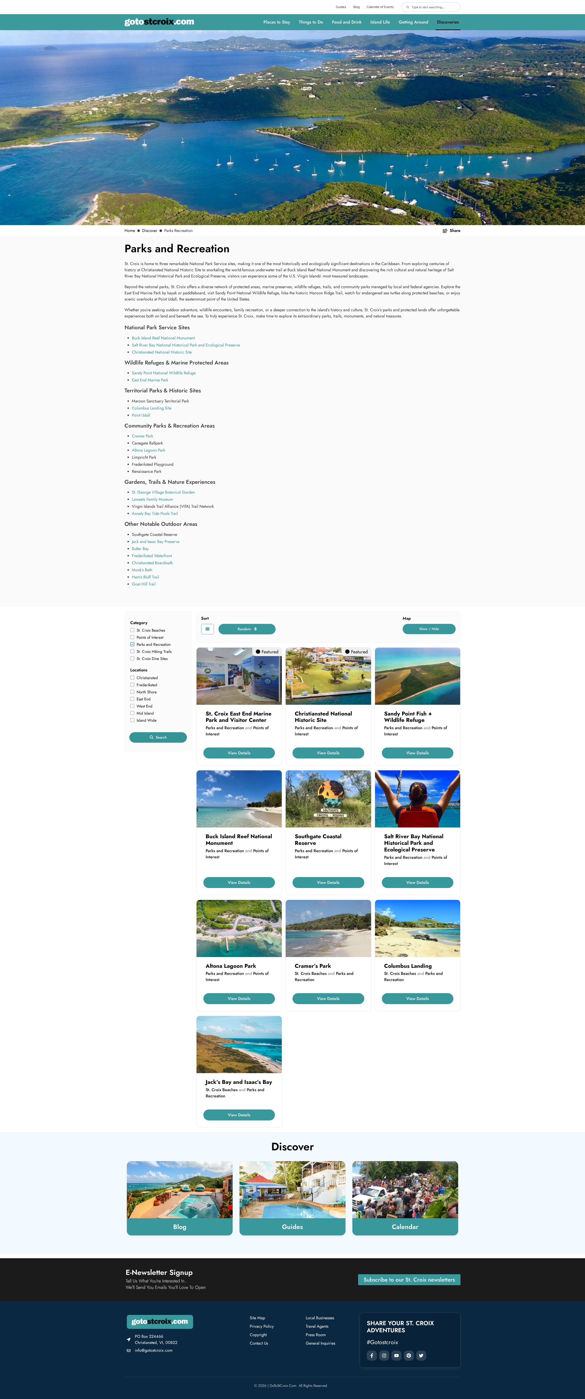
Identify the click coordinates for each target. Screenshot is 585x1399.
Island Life (380, 22)
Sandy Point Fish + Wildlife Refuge (408, 717)
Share (455, 231)
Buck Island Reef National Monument (163, 338)
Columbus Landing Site (151, 408)
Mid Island (145, 713)
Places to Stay (276, 22)
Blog (356, 7)
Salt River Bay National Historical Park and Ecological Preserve (186, 345)
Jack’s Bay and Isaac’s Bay (239, 1082)
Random (245, 629)
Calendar (405, 1226)
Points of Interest (150, 637)
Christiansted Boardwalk (152, 563)
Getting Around (413, 22)
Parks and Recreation (154, 644)
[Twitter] (421, 1356)
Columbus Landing (408, 966)
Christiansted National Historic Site (162, 352)
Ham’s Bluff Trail (145, 577)
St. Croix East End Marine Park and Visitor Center (238, 717)
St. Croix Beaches (151, 630)
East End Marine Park (150, 380)
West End (144, 706)
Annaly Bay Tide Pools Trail (155, 513)
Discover (149, 231)
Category (138, 623)
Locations (138, 670)
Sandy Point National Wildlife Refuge (164, 373)
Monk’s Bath (142, 570)
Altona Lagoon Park (148, 450)
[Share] (445, 231)
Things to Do (311, 22)
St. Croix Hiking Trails (154, 652)
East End (144, 699)
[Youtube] (396, 1356)
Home (130, 231)
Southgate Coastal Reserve (318, 839)
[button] (429, 629)
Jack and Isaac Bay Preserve (155, 542)
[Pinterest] (409, 1356)
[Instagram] (384, 1356)
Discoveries (448, 22)
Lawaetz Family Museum (152, 499)
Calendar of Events (380, 7)
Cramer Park (142, 436)
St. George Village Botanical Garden (163, 492)
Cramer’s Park (313, 966)
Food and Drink (347, 22)
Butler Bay (140, 549)
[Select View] (207, 629)
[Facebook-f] (372, 1356)
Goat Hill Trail (144, 584)
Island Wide (147, 720)
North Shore (147, 692)
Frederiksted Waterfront (152, 556)
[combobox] (431, 7)
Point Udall (141, 415)
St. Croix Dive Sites (152, 659)
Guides (341, 7)
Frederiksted (147, 685)
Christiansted (147, 678)
